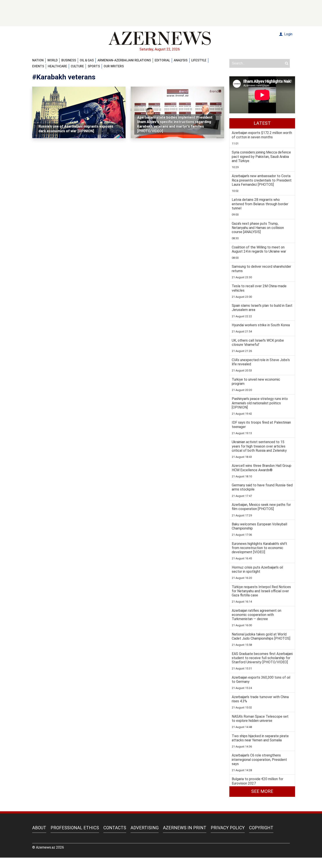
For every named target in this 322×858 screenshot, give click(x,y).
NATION (38, 60)
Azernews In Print (184, 827)
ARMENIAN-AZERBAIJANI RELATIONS (124, 60)
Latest (262, 123)
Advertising (145, 827)
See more (262, 791)
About (39, 827)
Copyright (261, 827)
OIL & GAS (87, 60)
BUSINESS (68, 60)
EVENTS (38, 66)
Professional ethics (75, 827)
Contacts (114, 827)
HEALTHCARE (57, 66)
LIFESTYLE (198, 60)
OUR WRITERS (114, 66)
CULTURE (77, 66)
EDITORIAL (162, 60)
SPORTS (94, 66)
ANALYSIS (181, 60)
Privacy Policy (228, 827)
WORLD (52, 60)
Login (287, 34)
